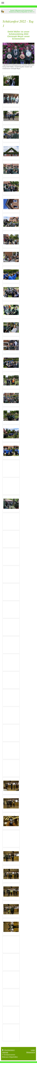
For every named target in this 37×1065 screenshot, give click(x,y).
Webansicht (30, 1052)
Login (33, 1050)
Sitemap (5, 1052)
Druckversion (9, 1050)
